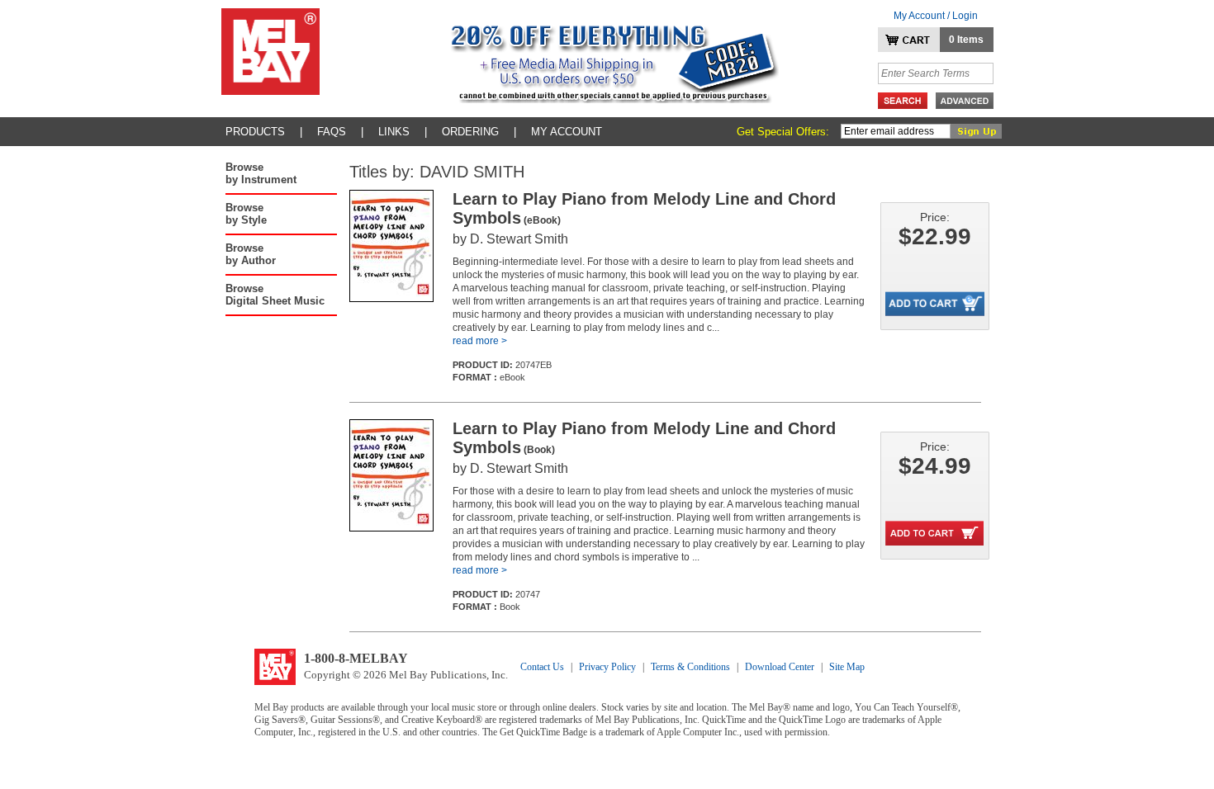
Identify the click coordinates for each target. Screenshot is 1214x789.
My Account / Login (936, 15)
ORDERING (470, 131)
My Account (566, 131)
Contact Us (542, 667)
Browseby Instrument (260, 173)
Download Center (779, 667)
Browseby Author (250, 254)
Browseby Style (246, 213)
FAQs (331, 131)
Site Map (847, 667)
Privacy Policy (607, 667)
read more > (480, 341)
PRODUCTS (255, 131)
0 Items (966, 39)
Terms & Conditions (690, 667)
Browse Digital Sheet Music (275, 294)
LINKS (394, 131)
